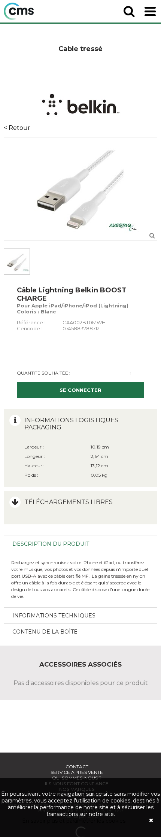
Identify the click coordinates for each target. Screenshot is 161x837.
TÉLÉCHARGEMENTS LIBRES (68, 502)
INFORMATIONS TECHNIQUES (53, 615)
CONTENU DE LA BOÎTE (45, 631)
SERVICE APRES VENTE (77, 772)
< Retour (17, 127)
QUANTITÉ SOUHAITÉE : (43, 373)
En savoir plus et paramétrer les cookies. (74, 820)
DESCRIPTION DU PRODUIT (50, 543)
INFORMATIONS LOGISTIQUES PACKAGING (71, 424)
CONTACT (77, 766)
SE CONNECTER (80, 390)
